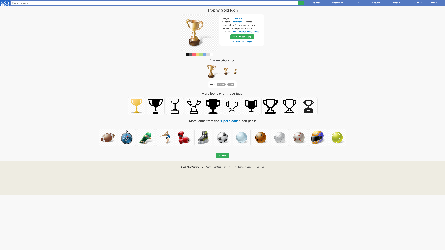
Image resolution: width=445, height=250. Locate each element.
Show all (222, 155)
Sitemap (260, 167)
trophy (221, 84)
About (208, 167)
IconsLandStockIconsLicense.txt (247, 32)
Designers (417, 3)
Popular (376, 3)
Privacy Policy (229, 167)
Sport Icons (237, 22)
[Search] (301, 3)
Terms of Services (246, 167)
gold (231, 84)
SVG (358, 3)
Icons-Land (236, 18)
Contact (217, 167)
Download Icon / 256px (242, 37)
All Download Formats (242, 42)
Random (396, 3)
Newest (316, 3)
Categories (337, 3)
